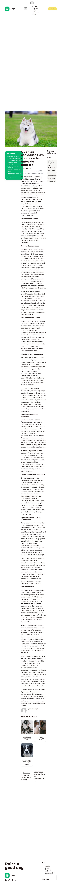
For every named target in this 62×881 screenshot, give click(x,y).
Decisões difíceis (12, 177)
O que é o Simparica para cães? (40, 738)
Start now (52, 9)
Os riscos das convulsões (14, 160)
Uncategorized (27, 168)
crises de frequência (51, 162)
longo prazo (51, 178)
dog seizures (51, 173)
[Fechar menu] (31, 3)
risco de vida (51, 181)
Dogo (13, 9)
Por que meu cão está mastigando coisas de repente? (26, 762)
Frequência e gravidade (14, 158)
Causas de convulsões (13, 156)
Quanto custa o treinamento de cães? (27, 738)
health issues (52, 175)
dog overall (51, 170)
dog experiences (51, 166)
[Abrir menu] (25, 8)
